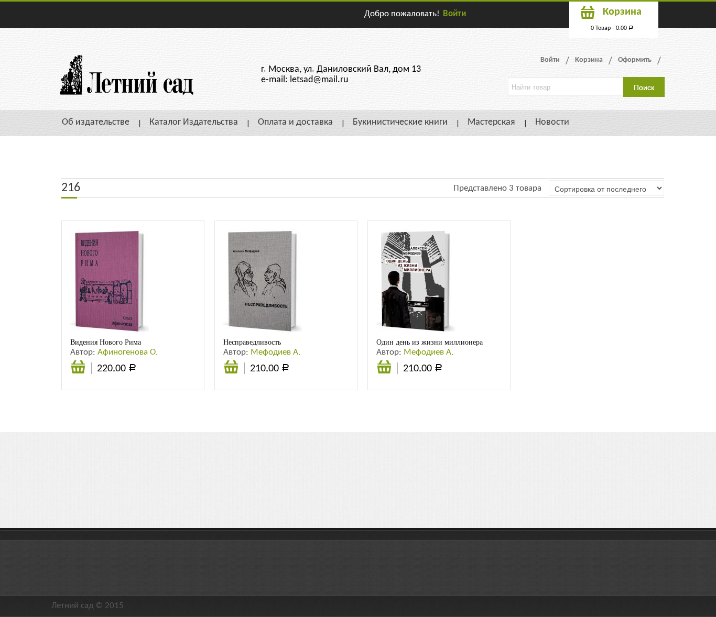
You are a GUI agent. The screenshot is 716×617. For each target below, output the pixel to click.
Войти (454, 13)
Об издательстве (95, 122)
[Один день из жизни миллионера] (415, 281)
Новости (552, 122)
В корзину (78, 372)
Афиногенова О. (127, 352)
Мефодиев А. (275, 352)
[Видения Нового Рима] (109, 281)
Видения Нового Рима (105, 342)
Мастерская (491, 122)
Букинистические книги (400, 122)
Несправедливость (252, 342)
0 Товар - (612, 28)
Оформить (635, 60)
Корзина (589, 60)
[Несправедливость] (262, 281)
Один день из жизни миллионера (429, 342)
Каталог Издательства (193, 122)
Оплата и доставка (295, 122)
